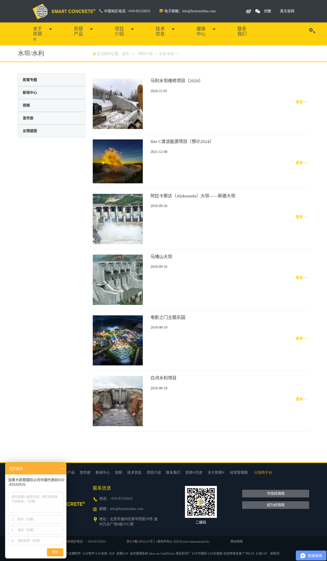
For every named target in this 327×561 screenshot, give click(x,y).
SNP (112, 553)
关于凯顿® (37, 34)
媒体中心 (201, 31)
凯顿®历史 (194, 472)
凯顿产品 (78, 31)
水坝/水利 (166, 54)
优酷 (267, 11)
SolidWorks (167, 553)
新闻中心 (30, 92)
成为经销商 (276, 505)
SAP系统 (101, 553)
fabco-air (154, 553)
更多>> (301, 102)
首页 (125, 54)
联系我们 (242, 31)
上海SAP (261, 553)
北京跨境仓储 (232, 553)
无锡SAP (122, 553)
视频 (26, 105)
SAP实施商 (215, 553)
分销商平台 (263, 472)
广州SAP (248, 553)
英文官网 (287, 11)
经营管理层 (239, 472)
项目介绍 (119, 31)
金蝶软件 (75, 553)
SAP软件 (89, 553)
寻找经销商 (276, 493)
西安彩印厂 (183, 553)
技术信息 (160, 31)
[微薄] (248, 11)
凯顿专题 (30, 80)
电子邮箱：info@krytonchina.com (190, 11)
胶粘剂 (274, 553)
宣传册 (28, 118)
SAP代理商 (199, 553)
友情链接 (30, 131)
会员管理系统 (139, 553)
